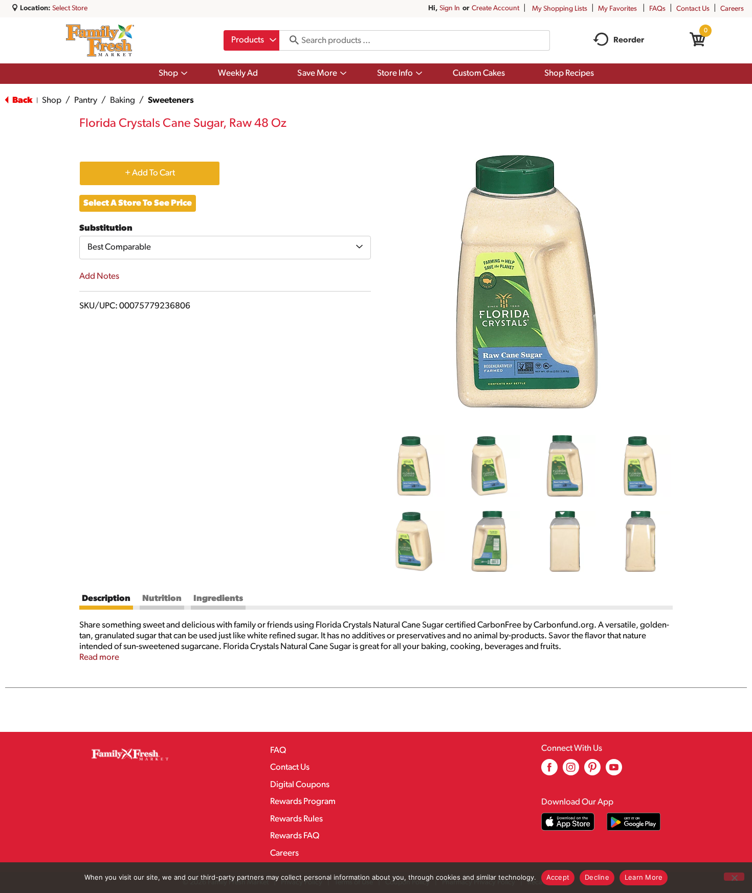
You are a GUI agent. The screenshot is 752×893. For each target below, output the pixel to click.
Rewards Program (303, 801)
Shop (51, 100)
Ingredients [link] (218, 598)
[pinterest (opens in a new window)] (592, 771)
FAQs (657, 9)
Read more (99, 657)
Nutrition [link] (162, 598)
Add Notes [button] (99, 276)
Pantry (85, 100)
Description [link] (106, 598)
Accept (558, 877)
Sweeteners (171, 100)
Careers (732, 9)
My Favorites (617, 9)
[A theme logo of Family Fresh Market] (100, 40)
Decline (597, 877)
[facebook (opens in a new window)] (549, 771)
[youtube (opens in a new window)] (614, 771)
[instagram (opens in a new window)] (571, 771)
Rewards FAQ (294, 836)
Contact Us (693, 9)
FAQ (278, 750)
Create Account (495, 8)
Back (21, 100)
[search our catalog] (290, 40)
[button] (414, 466)
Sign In (449, 8)
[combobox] (251, 40)
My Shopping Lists (559, 9)
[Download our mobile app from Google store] (633, 821)
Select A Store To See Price (137, 203)
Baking (122, 100)
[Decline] (734, 877)
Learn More (644, 877)
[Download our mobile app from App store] (568, 821)
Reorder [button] (628, 40)
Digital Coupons (299, 784)
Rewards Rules (296, 819)
